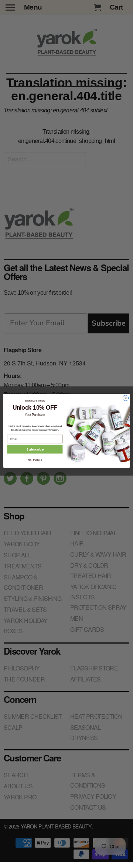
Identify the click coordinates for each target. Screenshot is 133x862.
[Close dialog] (125, 398)
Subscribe (34, 449)
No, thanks (34, 460)
